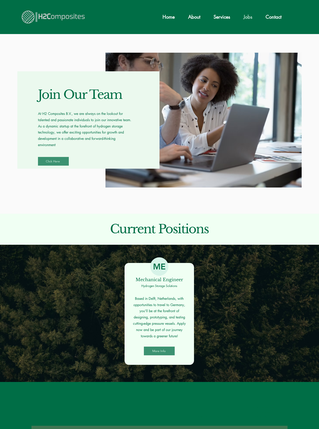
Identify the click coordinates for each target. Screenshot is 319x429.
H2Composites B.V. (50, 412)
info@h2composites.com (213, 416)
